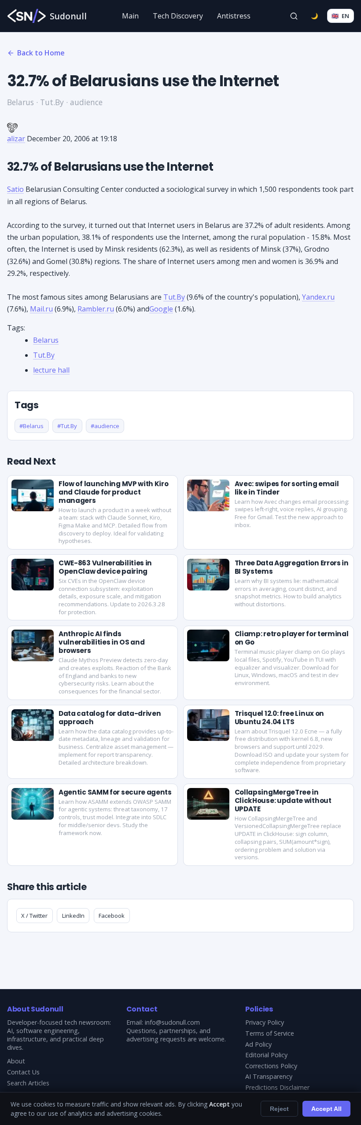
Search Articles (28, 1083)
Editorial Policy (266, 1055)
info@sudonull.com (172, 1022)
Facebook (112, 916)
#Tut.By (67, 426)
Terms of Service (269, 1033)
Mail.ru (41, 309)
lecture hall (51, 370)
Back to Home (41, 53)
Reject (279, 1108)
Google (161, 309)
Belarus (46, 340)
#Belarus (31, 426)
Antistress (233, 16)
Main (130, 16)
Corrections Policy (271, 1066)
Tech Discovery (178, 16)
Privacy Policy (264, 1022)
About (16, 1061)
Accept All (326, 1108)
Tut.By (174, 297)
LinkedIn (73, 916)
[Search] (294, 16)
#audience (105, 426)
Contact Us (23, 1072)
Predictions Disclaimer (277, 1087)
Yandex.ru (318, 297)
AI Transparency (268, 1076)
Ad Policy (258, 1044)
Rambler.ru (95, 309)
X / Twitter (34, 916)
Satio (15, 189)
